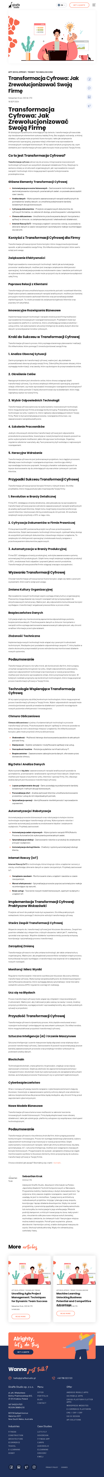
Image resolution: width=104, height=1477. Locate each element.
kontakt (57, 1162)
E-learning (14, 1449)
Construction (15, 1435)
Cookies (64, 1467)
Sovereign (42, 1435)
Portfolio (42, 1396)
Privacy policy (52, 1467)
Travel (12, 1446)
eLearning (42, 1449)
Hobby (11, 1453)
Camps (40, 1442)
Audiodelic (43, 1446)
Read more (21, 1316)
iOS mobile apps (75, 1396)
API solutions (74, 1420)
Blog (40, 1399)
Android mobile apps (77, 1392)
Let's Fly (42, 1432)
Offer (40, 1392)
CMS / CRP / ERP (74, 1413)
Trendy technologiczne (40, 72)
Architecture (15, 1439)
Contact (41, 1403)
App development (17, 72)
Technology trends (32, 1290)
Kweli (40, 1457)
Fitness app (43, 1439)
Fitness (12, 1432)
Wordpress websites (78, 1405)
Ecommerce (14, 1442)
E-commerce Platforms (79, 1409)
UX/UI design (73, 1416)
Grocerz (41, 1453)
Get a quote (79, 5)
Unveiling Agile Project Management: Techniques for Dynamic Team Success (29, 1297)
